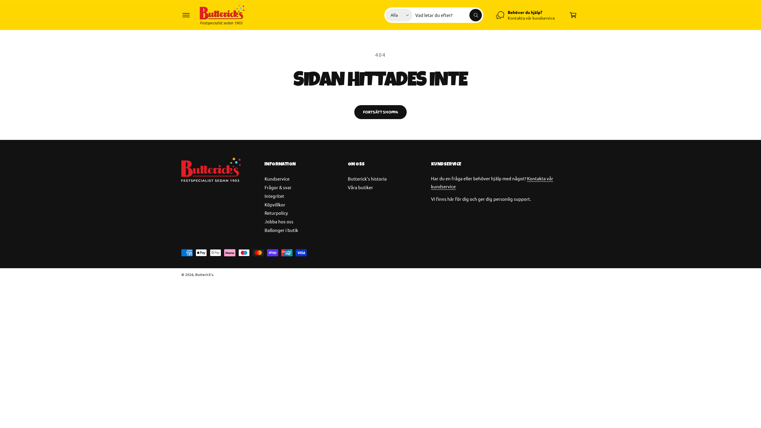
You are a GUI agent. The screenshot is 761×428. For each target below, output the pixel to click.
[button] (186, 15)
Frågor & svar (278, 187)
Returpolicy (276, 213)
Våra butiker (360, 187)
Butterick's (204, 274)
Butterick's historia (367, 178)
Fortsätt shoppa (380, 111)
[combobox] (448, 15)
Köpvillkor (275, 204)
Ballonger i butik (281, 230)
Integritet (274, 196)
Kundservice (277, 178)
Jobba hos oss (279, 221)
